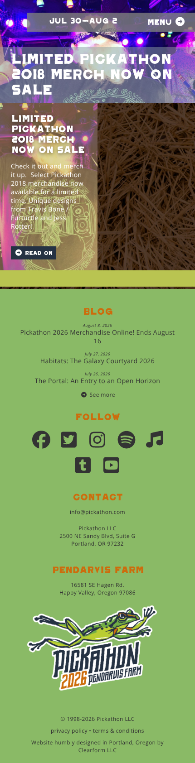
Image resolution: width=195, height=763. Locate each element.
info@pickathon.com (97, 512)
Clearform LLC (97, 750)
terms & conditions (118, 730)
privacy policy (69, 730)
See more (102, 394)
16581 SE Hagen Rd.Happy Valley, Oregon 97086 (97, 588)
